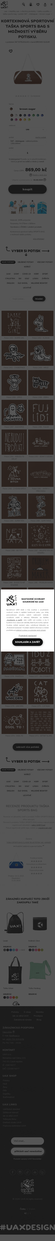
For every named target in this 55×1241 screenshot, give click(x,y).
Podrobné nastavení (27, 635)
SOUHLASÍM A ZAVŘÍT (27, 642)
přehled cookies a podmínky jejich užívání (31, 630)
